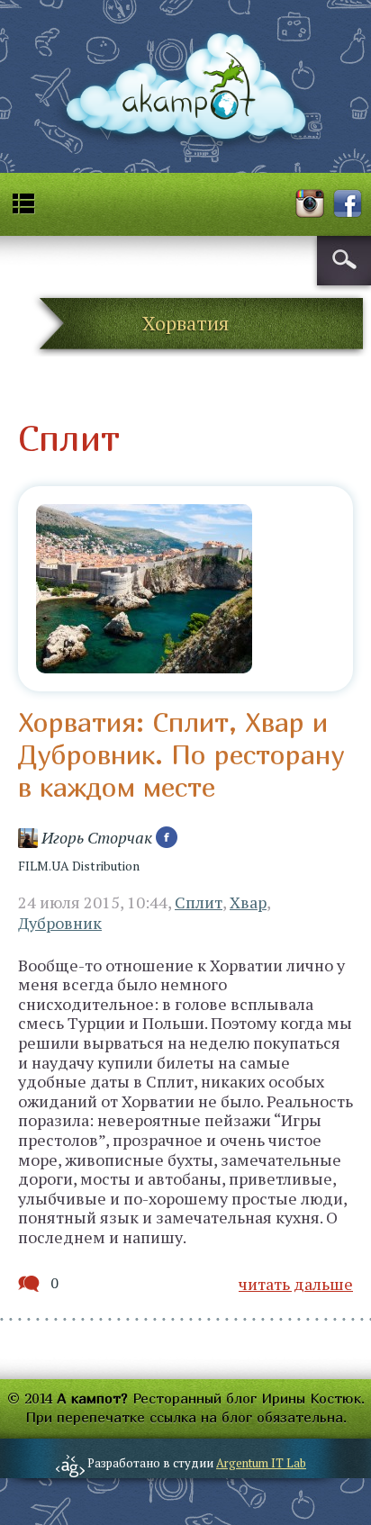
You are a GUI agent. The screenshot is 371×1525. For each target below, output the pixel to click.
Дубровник (60, 923)
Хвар (248, 902)
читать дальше (296, 1284)
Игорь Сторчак (96, 837)
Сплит (198, 902)
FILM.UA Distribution (79, 865)
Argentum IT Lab (261, 1463)
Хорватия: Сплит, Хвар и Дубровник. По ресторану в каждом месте (181, 754)
